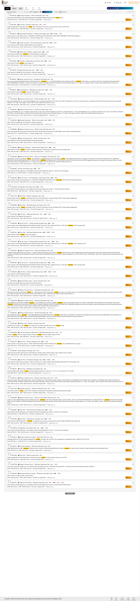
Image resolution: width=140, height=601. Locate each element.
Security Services (24, 177)
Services (109, 2)
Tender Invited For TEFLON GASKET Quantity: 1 (19, 274)
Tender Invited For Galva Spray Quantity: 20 (20, 63)
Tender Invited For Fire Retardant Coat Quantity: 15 (19, 216)
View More (70, 493)
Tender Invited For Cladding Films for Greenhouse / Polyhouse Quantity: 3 (24, 122)
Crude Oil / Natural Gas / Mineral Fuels (29, 332)
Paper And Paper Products (26, 138)
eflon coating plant (34, 11)
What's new (118, 2)
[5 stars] (22, 12)
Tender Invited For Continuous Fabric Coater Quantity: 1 (20, 475)
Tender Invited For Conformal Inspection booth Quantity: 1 (23, 92)
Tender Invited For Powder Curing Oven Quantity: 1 (22, 234)
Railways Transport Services (26, 79)
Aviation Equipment (23, 89)
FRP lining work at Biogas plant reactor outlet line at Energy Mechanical (24, 283)
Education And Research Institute (27, 437)
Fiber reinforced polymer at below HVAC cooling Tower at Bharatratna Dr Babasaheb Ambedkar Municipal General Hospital (39, 390)
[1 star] (16, 12)
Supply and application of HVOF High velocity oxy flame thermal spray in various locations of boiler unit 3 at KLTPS (37, 457)
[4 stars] (21, 12)
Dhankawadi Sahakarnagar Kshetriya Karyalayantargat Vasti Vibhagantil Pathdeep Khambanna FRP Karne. (35, 17)
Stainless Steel (22, 52)
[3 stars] (19, 12)
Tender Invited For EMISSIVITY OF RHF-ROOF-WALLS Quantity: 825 (27, 54)
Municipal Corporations (24, 15)
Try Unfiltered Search (47, 11)
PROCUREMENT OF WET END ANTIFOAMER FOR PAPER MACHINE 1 (25, 140)
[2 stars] (18, 12)
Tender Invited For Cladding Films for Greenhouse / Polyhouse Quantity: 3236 (25, 72)
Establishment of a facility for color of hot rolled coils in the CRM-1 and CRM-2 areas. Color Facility (35, 325)
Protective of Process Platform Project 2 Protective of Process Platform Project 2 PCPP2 (33, 334)
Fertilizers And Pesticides (26, 482)
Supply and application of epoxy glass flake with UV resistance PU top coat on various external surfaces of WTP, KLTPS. (38, 26)
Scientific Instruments (24, 42)
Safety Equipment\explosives (26, 33)
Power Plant (22, 24)
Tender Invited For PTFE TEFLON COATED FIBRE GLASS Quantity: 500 (24, 45)
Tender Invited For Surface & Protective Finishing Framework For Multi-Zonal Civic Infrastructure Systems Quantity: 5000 (38, 149)
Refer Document (15, 28)
